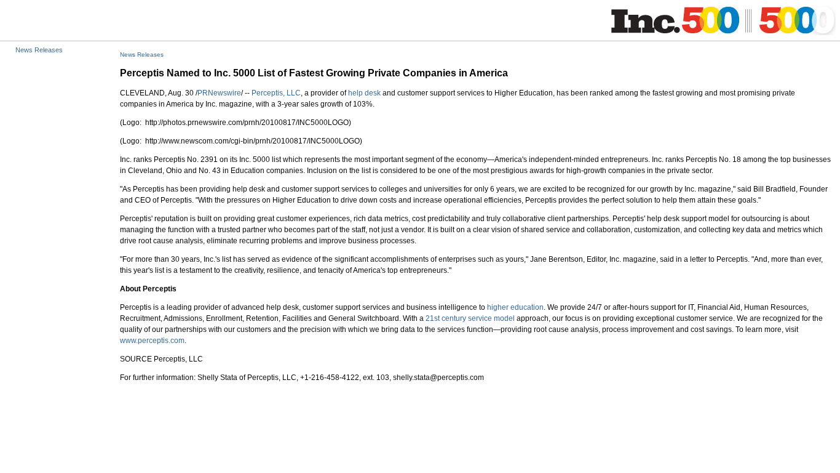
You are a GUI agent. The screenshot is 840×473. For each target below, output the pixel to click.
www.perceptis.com (152, 340)
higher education (515, 307)
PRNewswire (219, 93)
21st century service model (470, 318)
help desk (364, 93)
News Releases (39, 50)
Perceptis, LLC (276, 93)
